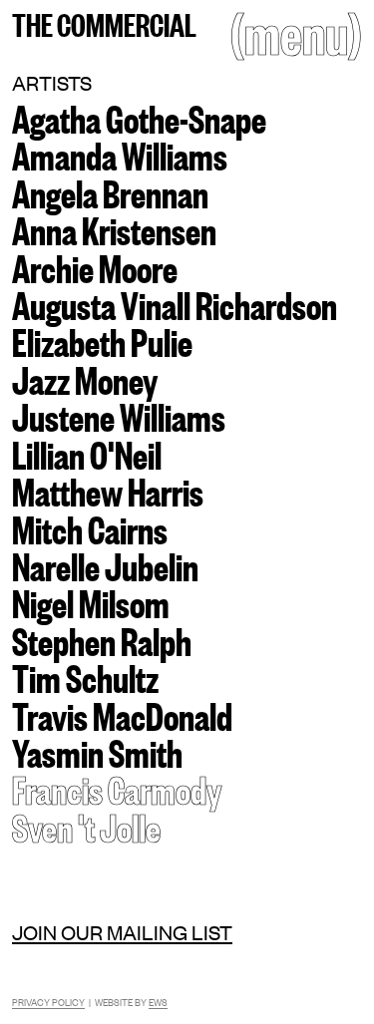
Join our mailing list (122, 931)
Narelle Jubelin (105, 564)
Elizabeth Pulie (102, 340)
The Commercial (104, 23)
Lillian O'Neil (87, 453)
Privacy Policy (48, 1001)
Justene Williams (118, 415)
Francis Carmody (116, 788)
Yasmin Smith (97, 751)
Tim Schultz (85, 676)
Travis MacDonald (122, 714)
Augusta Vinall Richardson (174, 303)
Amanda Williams (119, 153)
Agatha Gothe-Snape (139, 117)
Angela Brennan (110, 191)
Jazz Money (85, 378)
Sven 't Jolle (86, 826)
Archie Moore (95, 266)
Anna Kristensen (114, 228)
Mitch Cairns (90, 527)
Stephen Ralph (101, 639)
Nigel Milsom (91, 601)
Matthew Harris (107, 489)
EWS (158, 1001)
